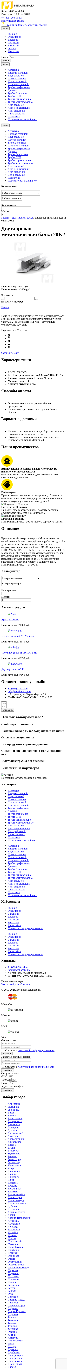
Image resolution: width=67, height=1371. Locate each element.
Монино (12, 1235)
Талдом (12, 1317)
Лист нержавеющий (19, 107)
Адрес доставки (10, 1086)
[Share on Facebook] (9, 335)
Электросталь (15, 1358)
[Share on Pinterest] (9, 341)
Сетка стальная (16, 113)
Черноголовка (15, 1340)
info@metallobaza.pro (12, 20)
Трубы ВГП (14, 96)
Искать (6, 60)
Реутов (11, 1288)
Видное (12, 1115)
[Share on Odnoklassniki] (9, 347)
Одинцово (13, 1255)
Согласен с (29, 1050)
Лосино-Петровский (19, 1217)
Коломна (13, 1182)
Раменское (13, 1285)
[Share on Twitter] (9, 338)
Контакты (13, 51)
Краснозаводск (16, 1200)
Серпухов (13, 1302)
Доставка (13, 39)
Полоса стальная (17, 78)
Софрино (13, 1308)
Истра (11, 1168)
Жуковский (14, 1153)
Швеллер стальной (18, 84)
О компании (14, 36)
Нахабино (13, 1250)
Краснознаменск (17, 1203)
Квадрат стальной (18, 72)
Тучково (12, 1326)
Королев (12, 1185)
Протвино (13, 1276)
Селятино (13, 1296)
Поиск (4, 57)
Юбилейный (15, 1364)
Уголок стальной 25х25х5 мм (17, 636)
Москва (12, 1238)
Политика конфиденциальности (25, 928)
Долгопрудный (16, 1139)
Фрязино (13, 1331)
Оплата (12, 48)
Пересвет (13, 1270)
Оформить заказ (10, 353)
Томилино (13, 1320)
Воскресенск (15, 1121)
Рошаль (12, 1290)
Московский (15, 1241)
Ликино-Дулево (16, 1212)
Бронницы (14, 1109)
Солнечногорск (16, 1305)
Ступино (13, 1314)
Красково (13, 1191)
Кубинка (12, 1206)
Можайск (13, 1232)
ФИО (4, 1076)
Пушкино (13, 1279)
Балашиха (13, 1106)
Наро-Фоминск (16, 1247)
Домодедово (14, 1141)
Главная (12, 33)
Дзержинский (15, 1133)
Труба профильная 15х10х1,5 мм (19, 652)
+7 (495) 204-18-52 (11, 17)
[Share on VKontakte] (9, 344)
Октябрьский (15, 1261)
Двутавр (12, 90)
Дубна (11, 1147)
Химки (12, 1334)
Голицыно (13, 1127)
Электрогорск (15, 1355)
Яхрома (12, 1366)
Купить (5, 307)
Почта (5, 1083)
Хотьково (13, 1337)
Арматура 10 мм (10, 619)
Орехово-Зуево (16, 1264)
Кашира (12, 1174)
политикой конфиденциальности (36, 1050)
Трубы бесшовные (18, 93)
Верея (11, 1112)
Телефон (6, 1079)
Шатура (12, 1346)
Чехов (11, 1343)
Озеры (11, 1258)
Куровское (13, 1209)
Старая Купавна (17, 1311)
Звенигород (14, 1159)
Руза (10, 1293)
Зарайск (12, 1156)
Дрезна (12, 1144)
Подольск (13, 1273)
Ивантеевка (14, 1165)
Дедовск (12, 1130)
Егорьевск (11, 25)
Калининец (14, 1171)
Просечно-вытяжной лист (22, 119)
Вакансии (13, 45)
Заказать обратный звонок (32, 25)
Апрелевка (14, 1103)
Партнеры (13, 42)
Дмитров (13, 1136)
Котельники (14, 1188)
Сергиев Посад (16, 1299)
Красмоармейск (16, 1194)
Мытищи (13, 1244)
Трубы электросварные (21, 102)
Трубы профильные (19, 87)
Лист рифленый (17, 110)
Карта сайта (14, 925)
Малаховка (14, 1229)
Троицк (12, 1323)
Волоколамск (15, 1118)
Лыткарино (14, 1223)
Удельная (13, 1328)
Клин (11, 1179)
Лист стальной (16, 104)
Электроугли (15, 1361)
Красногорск (15, 1197)
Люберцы (13, 1226)
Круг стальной (16, 75)
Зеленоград (14, 1162)
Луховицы (13, 1220)
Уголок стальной (17, 81)
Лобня (11, 1215)
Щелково (13, 1349)
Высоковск (14, 1124)
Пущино (12, 1282)
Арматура (13, 69)
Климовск (13, 1177)
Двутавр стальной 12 (12, 669)
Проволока (14, 116)
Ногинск (13, 1253)
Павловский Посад (18, 1267)
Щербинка (14, 1352)
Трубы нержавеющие (19, 99)
